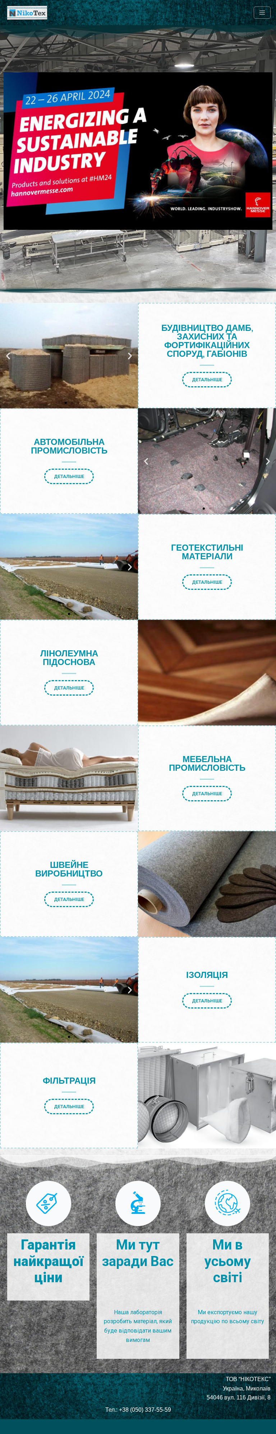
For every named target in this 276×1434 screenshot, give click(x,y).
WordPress (73, 1427)
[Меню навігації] (262, 12)
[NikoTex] (27, 13)
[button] (8, 355)
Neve (12, 1427)
